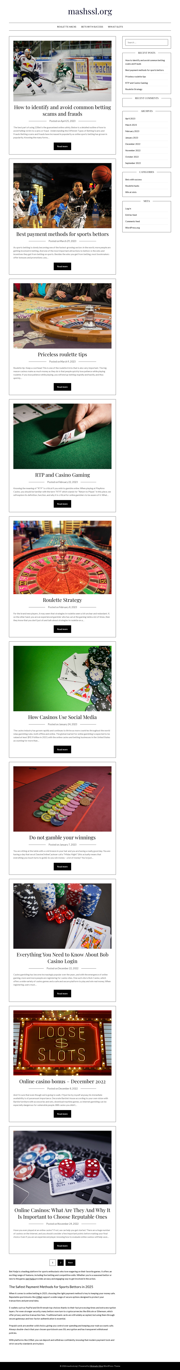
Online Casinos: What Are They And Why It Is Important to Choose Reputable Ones (62, 1213)
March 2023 (131, 125)
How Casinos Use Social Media (62, 717)
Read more (62, 146)
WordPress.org (132, 227)
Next (70, 1262)
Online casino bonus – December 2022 (62, 1081)
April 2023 (130, 118)
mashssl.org (90, 10)
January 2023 (131, 137)
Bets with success (92, 26)
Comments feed (132, 221)
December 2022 (132, 144)
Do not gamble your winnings (62, 837)
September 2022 (133, 163)
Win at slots (115, 26)
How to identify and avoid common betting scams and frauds (62, 110)
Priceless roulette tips (62, 354)
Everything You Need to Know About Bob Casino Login (62, 957)
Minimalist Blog (96, 1366)
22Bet (39, 1297)
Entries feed (131, 215)
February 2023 (132, 131)
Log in (128, 208)
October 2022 (132, 156)
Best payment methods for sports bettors (62, 233)
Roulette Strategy (62, 599)
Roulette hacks (66, 26)
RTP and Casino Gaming (62, 474)
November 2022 (132, 150)
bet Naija (30, 1278)
